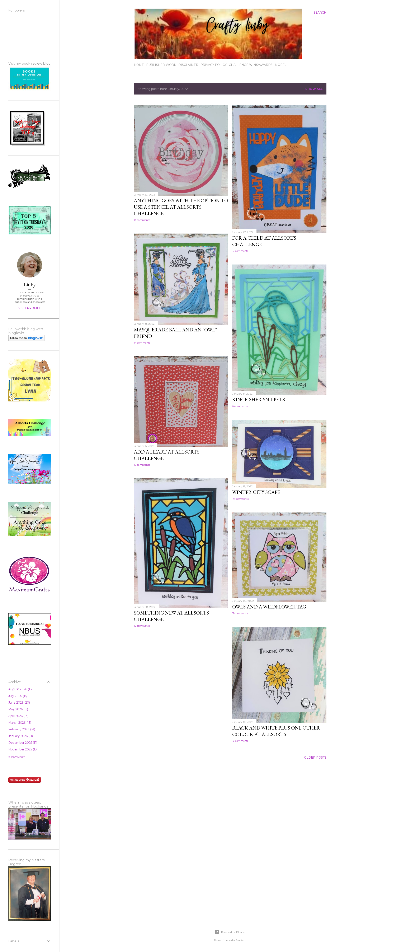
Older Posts (315, 757)
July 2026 (17, 696)
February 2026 (21, 729)
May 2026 (17, 709)
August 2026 (20, 689)
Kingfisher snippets (258, 399)
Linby (30, 284)
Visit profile (29, 308)
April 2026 (18, 716)
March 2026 (19, 723)
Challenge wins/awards (251, 65)
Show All (314, 89)
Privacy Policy (213, 65)
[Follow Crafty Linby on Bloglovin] (26, 340)
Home (139, 65)
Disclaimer (188, 65)
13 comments (142, 219)
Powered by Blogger (233, 932)
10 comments (240, 498)
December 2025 (22, 743)
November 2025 (22, 749)
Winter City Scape (256, 492)
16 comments (142, 464)
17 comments (240, 250)
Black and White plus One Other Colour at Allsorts (276, 731)
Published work (161, 65)
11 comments (240, 613)
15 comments (142, 625)
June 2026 (18, 702)
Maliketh (241, 940)
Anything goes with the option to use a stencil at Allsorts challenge (181, 207)
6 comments (239, 406)
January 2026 (20, 736)
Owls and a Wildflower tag (269, 606)
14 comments (142, 342)
